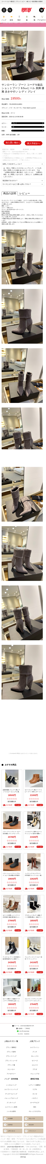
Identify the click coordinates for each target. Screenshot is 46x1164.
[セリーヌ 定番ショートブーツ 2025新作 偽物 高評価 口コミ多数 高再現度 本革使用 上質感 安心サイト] (12, 904)
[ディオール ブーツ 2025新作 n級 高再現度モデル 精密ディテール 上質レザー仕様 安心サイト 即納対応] (12, 945)
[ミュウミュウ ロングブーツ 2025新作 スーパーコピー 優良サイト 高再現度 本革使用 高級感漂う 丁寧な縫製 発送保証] (34, 862)
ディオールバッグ (11, 1094)
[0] (41, 10)
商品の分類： (6, 113)
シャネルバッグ (11, 1085)
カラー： (5, 123)
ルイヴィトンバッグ (11, 1089)
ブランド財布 (11, 1052)
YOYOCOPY (24, 1154)
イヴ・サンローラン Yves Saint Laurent (22, 108)
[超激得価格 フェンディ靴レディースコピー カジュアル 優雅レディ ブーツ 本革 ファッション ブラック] (12, 778)
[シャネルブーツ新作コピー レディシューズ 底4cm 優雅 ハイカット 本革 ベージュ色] (34, 820)
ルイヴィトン (34, 1047)
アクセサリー (11, 1074)
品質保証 (10, 1124)
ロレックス (35, 1056)
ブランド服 (11, 1065)
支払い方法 (32, 1118)
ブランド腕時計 (11, 1047)
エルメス (35, 1065)
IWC (34, 1107)
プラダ (35, 1069)
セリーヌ (35, 1060)
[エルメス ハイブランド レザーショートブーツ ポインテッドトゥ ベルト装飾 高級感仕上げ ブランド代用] (34, 987)
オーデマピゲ (34, 1102)
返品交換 (31, 1124)
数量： (4, 131)
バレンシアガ (34, 1074)
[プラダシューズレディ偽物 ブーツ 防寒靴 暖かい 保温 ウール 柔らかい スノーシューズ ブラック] (34, 904)
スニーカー (11, 1069)
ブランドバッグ (11, 1056)
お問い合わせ (11, 1130)
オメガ (35, 1094)
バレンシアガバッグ (11, 1098)
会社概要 (10, 1118)
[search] (9, 10)
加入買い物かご (13, 142)
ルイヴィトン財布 (11, 1107)
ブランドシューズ (11, 1060)
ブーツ (13, 113)
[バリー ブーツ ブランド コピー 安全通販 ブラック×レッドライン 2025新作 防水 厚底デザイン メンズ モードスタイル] (12, 820)
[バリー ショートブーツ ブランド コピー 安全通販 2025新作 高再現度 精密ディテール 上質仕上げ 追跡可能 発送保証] (12, 862)
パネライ (35, 1098)
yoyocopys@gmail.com (19, 151)
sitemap (23, 1157)
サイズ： (5, 127)
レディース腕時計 (35, 1085)
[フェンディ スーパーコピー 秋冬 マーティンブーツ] (34, 945)
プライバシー (32, 1130)
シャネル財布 (11, 1111)
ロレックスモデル (35, 1111)
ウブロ (35, 1089)
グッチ (35, 1052)
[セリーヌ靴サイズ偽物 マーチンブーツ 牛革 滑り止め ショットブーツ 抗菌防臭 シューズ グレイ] (12, 987)
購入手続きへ (33, 143)
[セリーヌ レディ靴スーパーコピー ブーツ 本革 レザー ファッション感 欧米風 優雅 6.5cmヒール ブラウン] (34, 778)
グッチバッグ (11, 1102)
